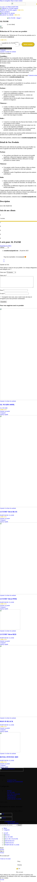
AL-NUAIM (3, 408)
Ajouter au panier (28, 44)
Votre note (3, 272)
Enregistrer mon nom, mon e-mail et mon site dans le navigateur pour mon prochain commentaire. (16, 297)
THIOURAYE (11, 797)
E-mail (2, 293)
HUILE (9, 791)
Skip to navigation (5, 1)
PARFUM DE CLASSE (7, 515)
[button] (5, 411)
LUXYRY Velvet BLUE (8, 512)
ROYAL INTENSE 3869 (9, 757)
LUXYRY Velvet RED (8, 634)
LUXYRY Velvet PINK (8, 599)
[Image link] (11, 771)
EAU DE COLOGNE (13, 794)
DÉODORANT (11, 795)
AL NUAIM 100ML (7, 405)
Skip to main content (16, 1)
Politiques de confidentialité (15, 781)
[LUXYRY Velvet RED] (10, 629)
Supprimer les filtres (5, 246)
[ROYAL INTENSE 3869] (10, 752)
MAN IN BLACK (6, 721)
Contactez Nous (11, 780)
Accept (2, 879)
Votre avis (3, 275)
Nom (2, 290)
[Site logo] (18, 4)
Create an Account (5, 858)
